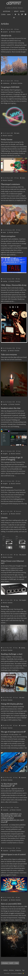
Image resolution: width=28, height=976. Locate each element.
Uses (9, 14)
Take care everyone (9, 354)
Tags (23, 970)
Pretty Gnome (6, 139)
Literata (4, 517)
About (16, 11)
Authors (6, 970)
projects (5, 31)
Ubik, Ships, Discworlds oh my (14, 285)
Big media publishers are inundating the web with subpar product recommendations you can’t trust (12, 817)
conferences (6, 83)
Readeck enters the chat (10, 408)
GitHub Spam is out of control (13, 854)
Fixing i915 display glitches (12, 703)
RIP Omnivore (7, 487)
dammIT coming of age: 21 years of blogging (12, 458)
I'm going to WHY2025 (10, 87)
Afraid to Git (6, 35)
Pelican (20, 973)
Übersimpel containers (10, 184)
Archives (11, 970)
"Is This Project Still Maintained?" (9, 784)
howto (17, 133)
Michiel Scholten (15, 31)
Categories (18, 970)
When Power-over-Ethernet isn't (12, 562)
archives (6, 11)
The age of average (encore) (12, 731)
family (4, 350)
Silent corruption (8, 236)
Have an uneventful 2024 (11, 903)
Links (3, 14)
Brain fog (5, 606)
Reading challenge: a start (11, 654)
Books (22, 11)
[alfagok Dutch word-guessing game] (14, 17)
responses (23, 725)
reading (5, 281)
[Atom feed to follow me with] (19, 14)
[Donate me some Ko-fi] (25, 14)
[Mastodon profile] (22, 14)
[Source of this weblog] (15, 14)
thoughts (5, 453)
